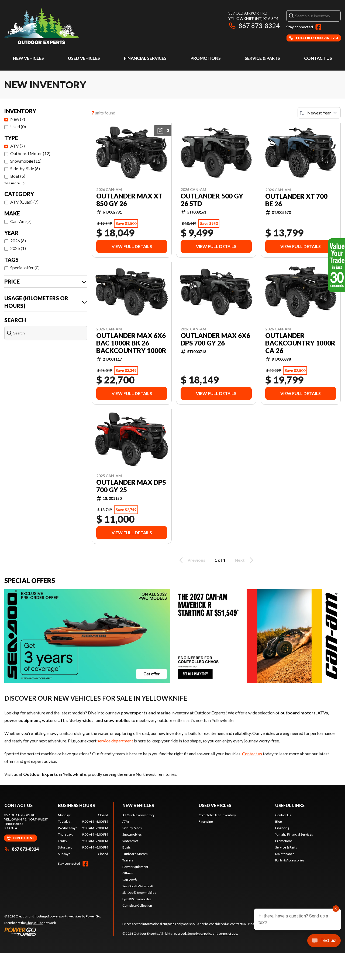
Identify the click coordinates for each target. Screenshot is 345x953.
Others (127, 873)
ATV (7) (17, 145)
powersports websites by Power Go (75, 916)
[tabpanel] (83, 834)
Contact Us (318, 58)
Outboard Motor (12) (30, 153)
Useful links (290, 805)
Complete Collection (137, 905)
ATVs (126, 821)
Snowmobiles (132, 834)
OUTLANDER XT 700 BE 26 (296, 200)
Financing (206, 821)
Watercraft (130, 841)
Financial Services (145, 58)
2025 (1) (18, 248)
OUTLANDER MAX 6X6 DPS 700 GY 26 (215, 339)
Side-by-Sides (132, 828)
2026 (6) (18, 240)
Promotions (206, 58)
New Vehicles (28, 58)
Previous (196, 560)
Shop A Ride (34, 923)
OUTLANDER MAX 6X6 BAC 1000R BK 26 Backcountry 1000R (131, 343)
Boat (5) (17, 176)
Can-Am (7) (21, 221)
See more (12, 183)
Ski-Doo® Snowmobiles (139, 893)
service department (115, 740)
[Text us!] (324, 941)
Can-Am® (129, 880)
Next (240, 560)
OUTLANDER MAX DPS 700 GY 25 (131, 486)
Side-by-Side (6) (25, 168)
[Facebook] (318, 27)
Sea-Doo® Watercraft (137, 886)
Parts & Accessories (289, 860)
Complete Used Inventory (217, 815)
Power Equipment (135, 867)
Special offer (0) (25, 267)
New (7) (17, 118)
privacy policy (202, 933)
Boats (126, 847)
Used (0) (18, 126)
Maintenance (284, 854)
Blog (278, 821)
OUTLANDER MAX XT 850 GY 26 (129, 199)
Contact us (252, 753)
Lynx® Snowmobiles (136, 899)
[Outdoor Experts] (41, 26)
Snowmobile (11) (26, 160)
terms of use (228, 933)
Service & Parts (262, 58)
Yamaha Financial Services (294, 834)
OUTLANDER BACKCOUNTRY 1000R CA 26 (300, 343)
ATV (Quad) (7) (24, 201)
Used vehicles (84, 58)
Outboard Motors (135, 854)
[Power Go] (52, 931)
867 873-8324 (259, 25)
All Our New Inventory (138, 815)
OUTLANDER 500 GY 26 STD (212, 199)
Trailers (127, 860)
